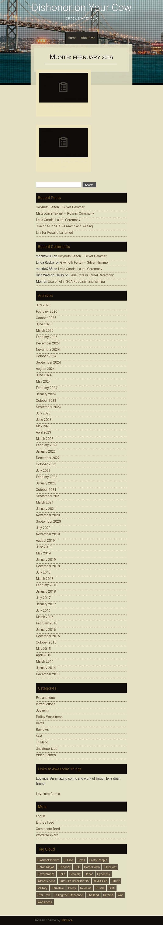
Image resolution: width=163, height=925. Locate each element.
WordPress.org (47, 835)
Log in (40, 816)
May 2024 (43, 381)
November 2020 (48, 515)
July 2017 (43, 598)
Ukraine (108, 895)
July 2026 (43, 305)
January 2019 (46, 560)
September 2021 (48, 496)
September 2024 (48, 362)
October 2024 (46, 356)
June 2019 (44, 547)
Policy (72, 888)
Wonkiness (45, 902)
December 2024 (48, 343)
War (120, 895)
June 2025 (44, 324)
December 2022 (48, 458)
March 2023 (44, 439)
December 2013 (48, 674)
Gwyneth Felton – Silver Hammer (60, 207)
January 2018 (46, 591)
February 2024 (46, 388)
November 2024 (48, 350)
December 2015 (48, 636)
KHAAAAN (101, 881)
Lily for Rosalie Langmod (54, 233)
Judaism (42, 710)
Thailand (42, 742)
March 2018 (44, 579)
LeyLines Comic (48, 794)
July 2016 (43, 611)
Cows (81, 860)
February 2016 (46, 623)
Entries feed (45, 822)
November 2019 (48, 534)
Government (46, 874)
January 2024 (46, 394)
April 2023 (43, 432)
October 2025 (46, 318)
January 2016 (46, 630)
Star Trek (44, 895)
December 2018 (48, 566)
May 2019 (43, 553)
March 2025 (44, 331)
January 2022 (46, 483)
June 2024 (44, 375)
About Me (88, 38)
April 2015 (43, 655)
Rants (40, 723)
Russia (100, 888)
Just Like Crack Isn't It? (74, 881)
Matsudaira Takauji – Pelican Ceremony (65, 213)
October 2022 (46, 464)
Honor (89, 874)
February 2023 (46, 445)
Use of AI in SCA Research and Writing (64, 226)
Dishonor (64, 867)
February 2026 (46, 311)
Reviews (42, 730)
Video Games (46, 755)
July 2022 (43, 471)
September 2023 (48, 407)
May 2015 (43, 649)
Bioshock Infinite (48, 860)
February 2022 (46, 477)
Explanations (45, 698)
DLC (77, 867)
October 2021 (46, 490)
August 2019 (45, 541)
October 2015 (46, 642)
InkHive (67, 920)
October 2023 (46, 401)
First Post (110, 867)
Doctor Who (92, 867)
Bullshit (68, 860)
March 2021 (44, 502)
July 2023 (43, 413)
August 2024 (45, 369)
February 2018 (46, 585)
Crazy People (98, 860)
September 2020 (48, 521)
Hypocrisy (103, 874)
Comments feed (48, 829)
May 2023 (43, 426)
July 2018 (43, 572)
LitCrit (116, 881)
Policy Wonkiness (49, 717)
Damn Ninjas (46, 867)
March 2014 (44, 661)
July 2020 (43, 528)
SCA (39, 736)
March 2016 (44, 617)
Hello (62, 874)
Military (42, 888)
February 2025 (46, 337)
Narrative (58, 888)
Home (72, 38)
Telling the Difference (68, 895)
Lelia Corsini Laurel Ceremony (58, 220)
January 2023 (46, 451)
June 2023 (44, 420)
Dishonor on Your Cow (82, 7)
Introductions (45, 704)
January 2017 (46, 604)
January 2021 (46, 509)
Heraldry (75, 874)
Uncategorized (47, 749)
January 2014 (46, 668)
